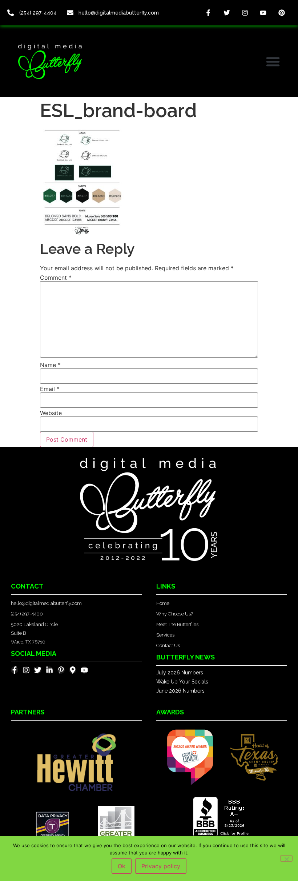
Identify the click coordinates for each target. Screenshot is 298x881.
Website (51, 413)
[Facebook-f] (208, 13)
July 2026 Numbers (179, 672)
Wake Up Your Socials (182, 682)
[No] (286, 858)
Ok (121, 866)
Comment (56, 277)
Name (50, 365)
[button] (273, 61)
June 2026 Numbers (180, 691)
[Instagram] (245, 13)
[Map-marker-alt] (72, 670)
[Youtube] (263, 13)
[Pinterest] (282, 13)
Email (50, 389)
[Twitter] (226, 13)
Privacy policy (160, 866)
